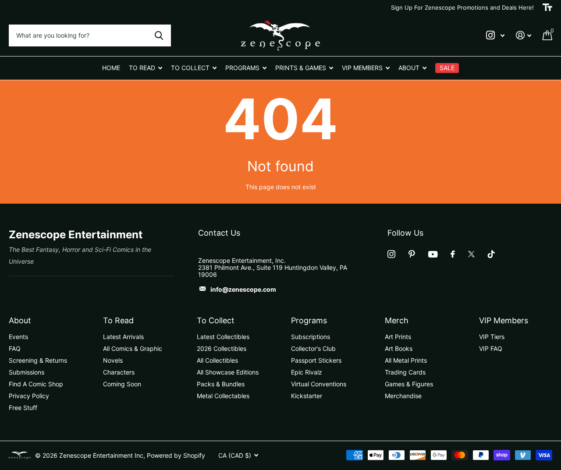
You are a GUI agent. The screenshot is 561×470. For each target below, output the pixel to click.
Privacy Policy (29, 395)
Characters (119, 372)
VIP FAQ (490, 348)
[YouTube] (432, 254)
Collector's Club (313, 348)
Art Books (398, 348)
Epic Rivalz (306, 372)
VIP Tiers (491, 336)
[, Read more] (495, 35)
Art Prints (398, 336)
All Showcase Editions (228, 372)
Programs (309, 320)
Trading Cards (405, 372)
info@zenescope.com (243, 289)
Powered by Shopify (176, 455)
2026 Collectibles (221, 348)
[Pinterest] (411, 254)
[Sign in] (523, 35)
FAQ (15, 348)
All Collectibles (217, 360)
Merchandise (403, 395)
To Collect (215, 320)
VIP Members (503, 320)
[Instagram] (391, 254)
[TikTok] (491, 254)
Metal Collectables (223, 395)
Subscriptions (310, 336)
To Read (118, 320)
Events (18, 336)
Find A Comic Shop (36, 384)
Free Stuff (23, 407)
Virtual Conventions (318, 384)
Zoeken (159, 35)
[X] (471, 254)
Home (111, 67)
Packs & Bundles (221, 384)
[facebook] (453, 254)
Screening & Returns (38, 360)
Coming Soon (122, 384)
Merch (396, 320)
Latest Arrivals (123, 336)
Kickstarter (306, 395)
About (20, 320)
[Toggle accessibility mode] (547, 7)
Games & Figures (409, 384)
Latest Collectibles (223, 336)
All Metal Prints (406, 360)
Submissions (26, 372)
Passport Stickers (316, 360)
